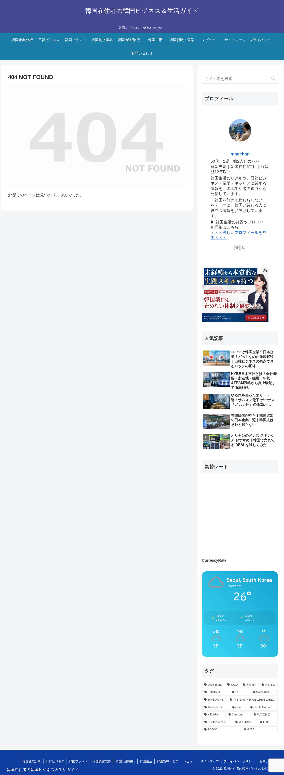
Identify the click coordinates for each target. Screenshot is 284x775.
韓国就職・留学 (168, 761)
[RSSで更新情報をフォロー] (243, 247)
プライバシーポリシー (239, 761)
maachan (240, 153)
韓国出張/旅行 (125, 761)
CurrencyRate (214, 560)
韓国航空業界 (101, 761)
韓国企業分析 (31, 761)
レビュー (189, 761)
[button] (273, 78)
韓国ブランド (78, 761)
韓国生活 (146, 761)
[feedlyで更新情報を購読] (237, 247)
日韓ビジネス (55, 761)
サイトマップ (209, 761)
